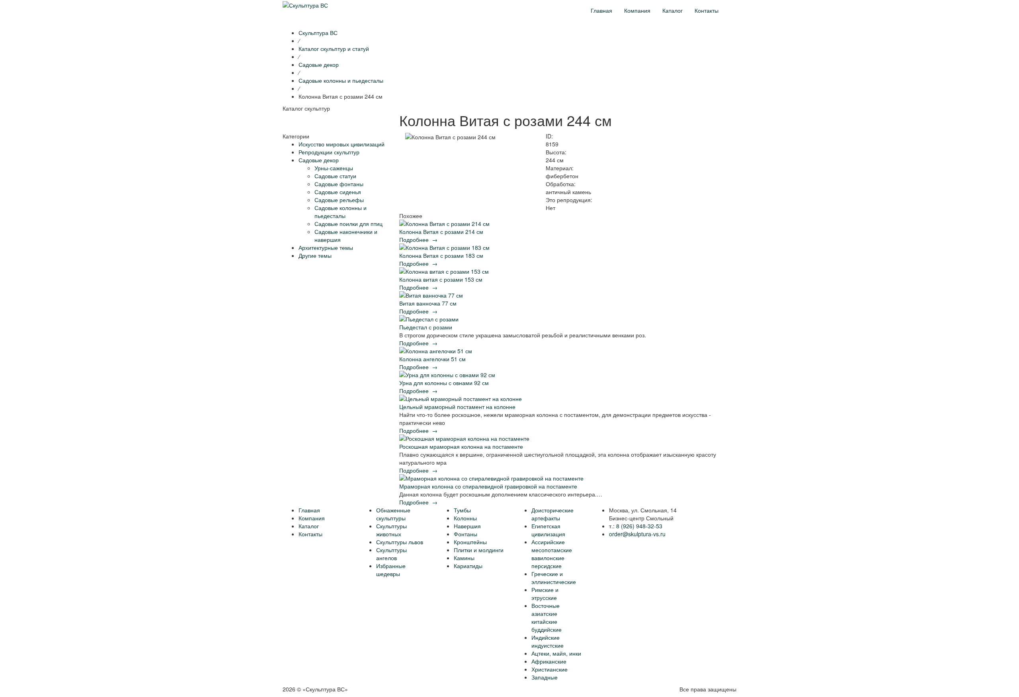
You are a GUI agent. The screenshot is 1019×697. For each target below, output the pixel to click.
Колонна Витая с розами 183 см (441, 255)
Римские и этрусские (544, 594)
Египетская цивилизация (548, 530)
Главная (601, 10)
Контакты (706, 10)
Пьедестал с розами (425, 327)
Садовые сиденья (337, 192)
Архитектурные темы (326, 247)
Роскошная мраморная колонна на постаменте (461, 446)
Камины (464, 558)
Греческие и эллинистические (553, 578)
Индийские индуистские (547, 641)
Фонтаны (465, 534)
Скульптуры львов (399, 542)
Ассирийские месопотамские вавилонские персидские (551, 554)
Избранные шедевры (391, 570)
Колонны (465, 518)
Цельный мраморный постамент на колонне (457, 407)
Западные (544, 677)
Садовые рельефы (339, 200)
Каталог (672, 10)
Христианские (549, 669)
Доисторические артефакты (552, 514)
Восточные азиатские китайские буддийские (546, 617)
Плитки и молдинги (479, 550)
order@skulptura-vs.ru (637, 534)
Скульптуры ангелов (391, 554)
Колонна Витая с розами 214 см (441, 232)
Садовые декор (319, 160)
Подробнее (418, 239)
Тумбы (462, 510)
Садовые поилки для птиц (348, 224)
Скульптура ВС (318, 33)
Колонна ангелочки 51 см (432, 359)
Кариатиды (468, 566)
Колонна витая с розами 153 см (440, 279)
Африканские (548, 661)
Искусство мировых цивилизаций (342, 144)
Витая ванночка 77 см (428, 303)
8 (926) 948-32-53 (639, 526)
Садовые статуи (335, 176)
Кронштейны (470, 542)
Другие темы (315, 255)
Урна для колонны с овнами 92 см (444, 383)
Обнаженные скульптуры (393, 514)
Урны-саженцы (333, 168)
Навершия (467, 526)
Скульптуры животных (391, 530)
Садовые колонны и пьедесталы (340, 212)
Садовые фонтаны (338, 184)
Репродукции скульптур (329, 152)
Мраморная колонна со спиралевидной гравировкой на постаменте (488, 486)
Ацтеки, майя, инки (556, 653)
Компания (637, 10)
